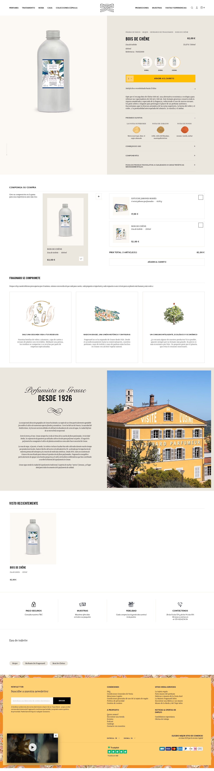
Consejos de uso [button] (133, 146)
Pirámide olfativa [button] (134, 118)
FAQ (108, 692)
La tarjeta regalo (161, 692)
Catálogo (110, 724)
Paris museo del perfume (165, 694)
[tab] (160, 117)
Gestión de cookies (114, 703)
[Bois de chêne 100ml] (146, 61)
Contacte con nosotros (116, 726)
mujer (15, 663)
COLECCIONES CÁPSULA (66, 8)
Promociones (142, 8)
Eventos (110, 719)
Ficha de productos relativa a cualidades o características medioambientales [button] (155, 166)
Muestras (157, 8)
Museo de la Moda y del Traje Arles (169, 703)
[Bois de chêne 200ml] (160, 61)
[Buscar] (192, 8)
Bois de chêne (138, 226)
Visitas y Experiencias (175, 8)
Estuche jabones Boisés (143, 198)
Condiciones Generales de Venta (120, 694)
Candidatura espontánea (165, 717)
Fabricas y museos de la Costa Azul (169, 696)
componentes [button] (132, 156)
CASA (49, 8)
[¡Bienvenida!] (107, 7)
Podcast (110, 721)
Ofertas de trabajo (162, 719)
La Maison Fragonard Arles (166, 699)
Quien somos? (113, 714)
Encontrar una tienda (115, 717)
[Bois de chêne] (174, 62)
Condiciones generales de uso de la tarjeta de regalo (127, 699)
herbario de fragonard (35, 663)
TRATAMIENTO (28, 8)
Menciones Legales (114, 696)
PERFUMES (13, 8)
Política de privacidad (115, 701)
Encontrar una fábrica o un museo (169, 701)
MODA (41, 8)
